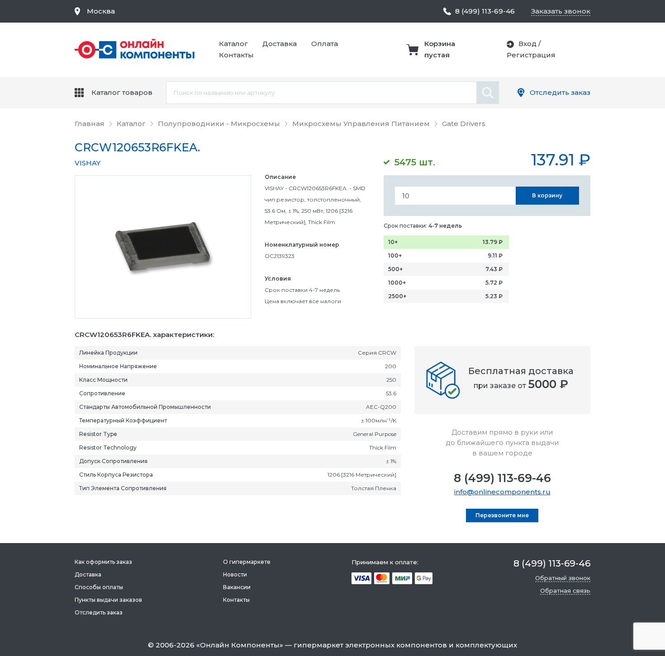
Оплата (324, 43)
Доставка (279, 43)
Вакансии (237, 587)
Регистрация (531, 55)
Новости (235, 574)
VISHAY (87, 163)
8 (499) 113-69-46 (502, 478)
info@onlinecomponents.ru (502, 491)
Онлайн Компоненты (240, 645)
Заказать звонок (560, 11)
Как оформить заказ (103, 561)
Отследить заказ (560, 92)
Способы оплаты (99, 587)
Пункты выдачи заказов (108, 599)
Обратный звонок (562, 577)
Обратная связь (565, 590)
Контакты (236, 55)
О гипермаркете (247, 561)
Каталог (233, 43)
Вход (527, 43)
